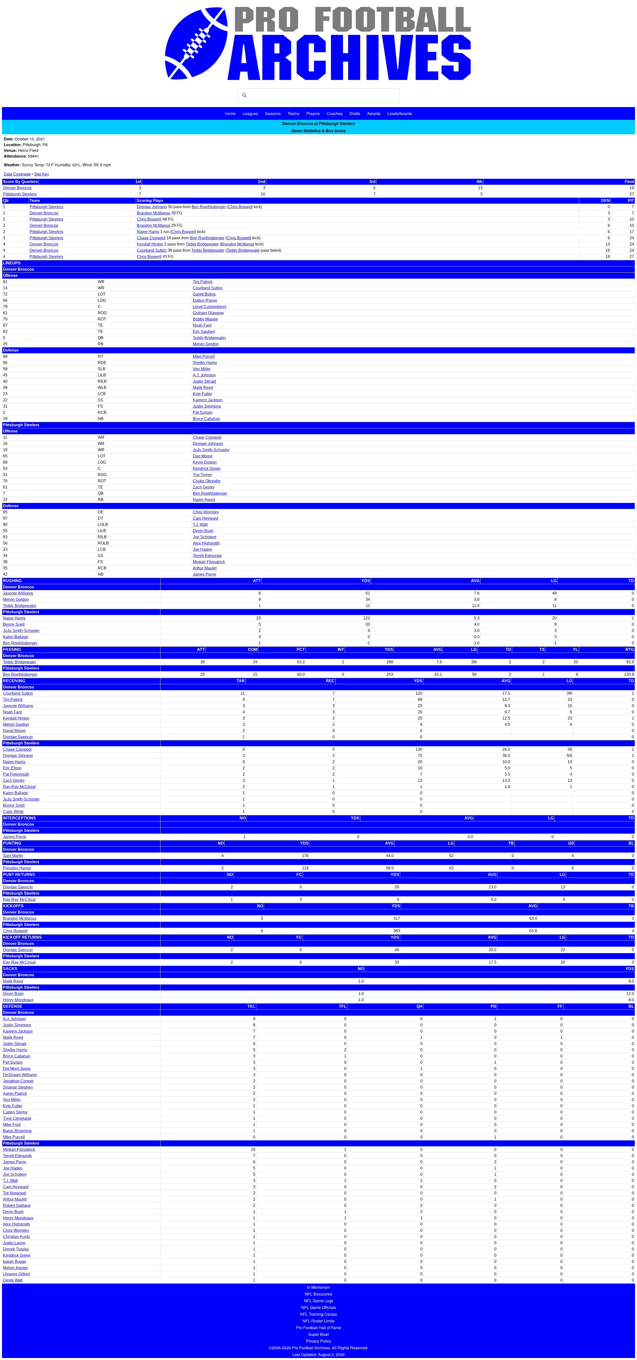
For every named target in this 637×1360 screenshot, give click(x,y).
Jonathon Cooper (18, 1081)
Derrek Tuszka (16, 1249)
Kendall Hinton (150, 244)
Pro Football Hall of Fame (318, 1327)
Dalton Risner (205, 300)
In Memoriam (318, 1287)
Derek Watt (12, 1280)
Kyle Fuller (202, 394)
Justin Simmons (207, 406)
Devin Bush (203, 531)
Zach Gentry (203, 487)
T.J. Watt (200, 524)
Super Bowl (318, 1334)
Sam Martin (13, 856)
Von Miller (202, 369)
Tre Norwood (14, 1193)
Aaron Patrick (15, 1093)
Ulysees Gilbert (16, 1274)
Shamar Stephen (18, 1087)
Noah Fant (202, 325)
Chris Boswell (240, 207)
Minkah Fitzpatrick (209, 562)
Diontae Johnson (152, 207)
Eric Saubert (204, 331)
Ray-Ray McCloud (19, 787)
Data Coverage (17, 174)
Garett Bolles (204, 294)
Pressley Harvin (17, 868)
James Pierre (204, 574)
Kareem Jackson (207, 400)
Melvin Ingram (15, 1268)
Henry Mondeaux (18, 1000)
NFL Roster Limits (318, 1321)
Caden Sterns (15, 1112)
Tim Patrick (202, 282)
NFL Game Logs (318, 1300)
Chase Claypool (151, 238)
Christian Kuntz (16, 1237)
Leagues (250, 113)
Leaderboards (399, 113)
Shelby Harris (205, 363)
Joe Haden (202, 549)
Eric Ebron (12, 768)
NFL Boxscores (318, 1294)
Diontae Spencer (18, 737)
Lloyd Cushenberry (209, 307)
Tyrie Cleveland (17, 1118)
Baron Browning (17, 1131)
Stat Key (41, 174)
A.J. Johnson (204, 375)
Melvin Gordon (206, 344)
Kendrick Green (206, 468)
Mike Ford (12, 1124)
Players (313, 113)
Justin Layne (14, 1243)
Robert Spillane (17, 1205)
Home (230, 113)
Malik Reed (203, 387)
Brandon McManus (153, 213)
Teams (293, 113)
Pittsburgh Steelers (20, 194)
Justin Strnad (204, 381)
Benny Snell (14, 624)
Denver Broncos (17, 188)
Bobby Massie (205, 319)
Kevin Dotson (205, 462)
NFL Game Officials (318, 1307)
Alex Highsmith (206, 543)
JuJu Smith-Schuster (211, 450)
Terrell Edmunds (207, 556)
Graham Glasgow (208, 313)
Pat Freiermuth (16, 774)
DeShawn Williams (20, 1075)
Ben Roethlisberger (209, 207)
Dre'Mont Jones (17, 1068)
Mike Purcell (204, 356)
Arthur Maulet (204, 568)
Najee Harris (148, 232)
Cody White (13, 811)
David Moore (14, 731)
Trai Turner (202, 475)
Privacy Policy (318, 1341)
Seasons (273, 113)
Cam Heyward (205, 518)
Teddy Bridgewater (202, 244)
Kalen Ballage (15, 637)
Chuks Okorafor (206, 481)
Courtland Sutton (152, 250)
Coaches (335, 113)
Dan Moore (202, 456)
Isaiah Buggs (14, 1261)
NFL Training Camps (318, 1314)
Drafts (355, 113)
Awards (373, 113)
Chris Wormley (206, 512)
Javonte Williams (18, 593)
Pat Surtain (202, 412)
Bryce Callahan (206, 419)
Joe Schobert (204, 537)
